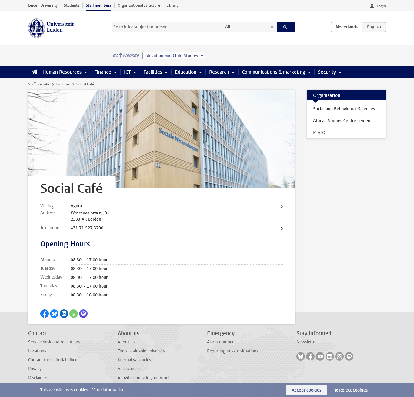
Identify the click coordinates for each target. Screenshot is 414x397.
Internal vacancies (134, 360)
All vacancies (129, 369)
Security (327, 72)
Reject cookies (353, 390)
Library (172, 5)
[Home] (33, 72)
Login (381, 6)
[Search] (286, 27)
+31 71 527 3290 (87, 228)
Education (185, 72)
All (227, 27)
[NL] (346, 27)
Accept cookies (306, 390)
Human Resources (62, 72)
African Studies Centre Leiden (341, 121)
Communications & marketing (273, 72)
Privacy (35, 369)
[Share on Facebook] (44, 313)
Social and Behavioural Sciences (344, 109)
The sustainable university (141, 351)
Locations (37, 351)
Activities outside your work (144, 378)
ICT (127, 72)
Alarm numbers (221, 342)
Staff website (38, 84)
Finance (102, 72)
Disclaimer (37, 378)
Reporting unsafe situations (232, 351)
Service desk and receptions (54, 342)
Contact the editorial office (52, 360)
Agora (76, 206)
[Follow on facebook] (310, 356)
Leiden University (43, 5)
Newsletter (306, 342)
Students (71, 5)
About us (126, 342)
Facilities (152, 72)
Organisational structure (139, 5)
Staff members (98, 5)
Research (219, 72)
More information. (109, 390)
